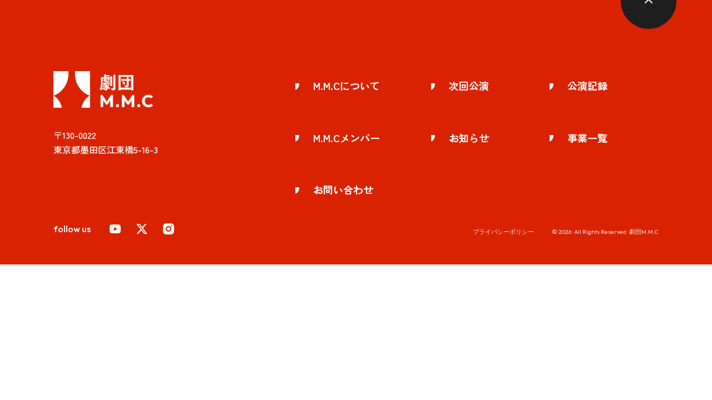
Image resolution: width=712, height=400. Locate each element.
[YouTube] (115, 229)
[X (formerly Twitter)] (142, 229)
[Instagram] (168, 229)
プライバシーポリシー (503, 232)
